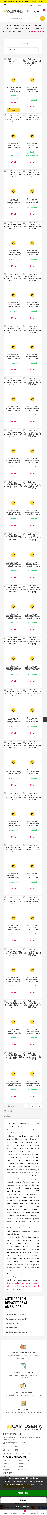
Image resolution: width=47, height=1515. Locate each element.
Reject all (23, 1500)
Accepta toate (23, 1493)
